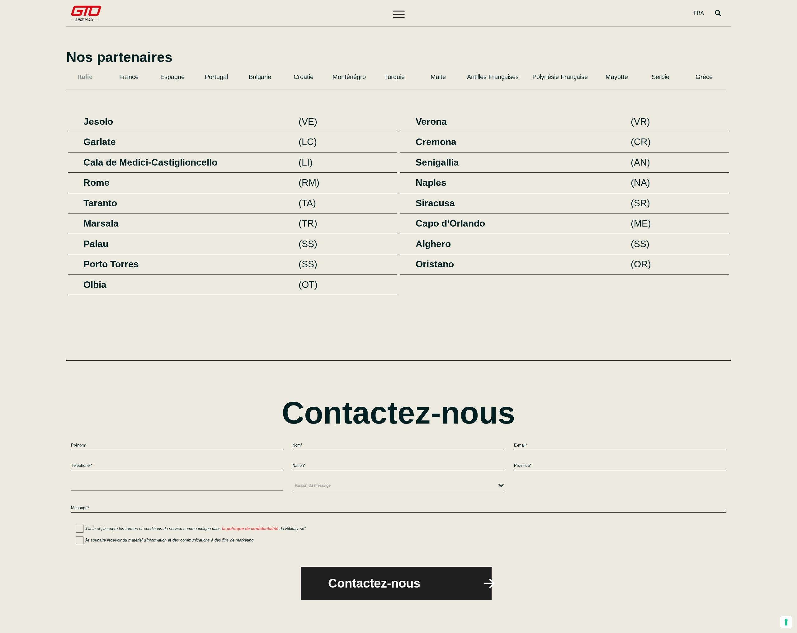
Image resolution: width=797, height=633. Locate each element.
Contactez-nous (374, 583)
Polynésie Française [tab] (560, 76)
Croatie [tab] (304, 76)
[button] (398, 12)
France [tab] (129, 76)
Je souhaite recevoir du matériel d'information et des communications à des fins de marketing (169, 540)
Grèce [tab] (704, 76)
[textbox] (398, 485)
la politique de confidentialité (250, 528)
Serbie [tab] (660, 76)
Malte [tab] (438, 76)
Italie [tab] (85, 76)
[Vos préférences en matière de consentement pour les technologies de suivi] (786, 622)
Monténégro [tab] (349, 76)
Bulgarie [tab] (260, 76)
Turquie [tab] (394, 76)
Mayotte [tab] (617, 76)
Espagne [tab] (172, 76)
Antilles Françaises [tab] (493, 76)
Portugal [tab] (216, 76)
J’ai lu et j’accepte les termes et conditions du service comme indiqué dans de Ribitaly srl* (195, 528)
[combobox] (398, 486)
